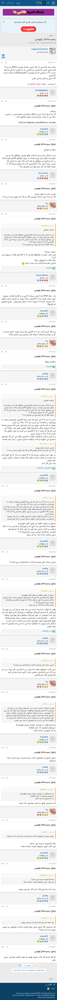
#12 (2, 579)
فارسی (47, 985)
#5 (2, 214)
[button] (54, 984)
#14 (2, 692)
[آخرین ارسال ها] (3, 3)
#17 (2, 820)
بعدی (28, 965)
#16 (2, 778)
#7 (2, 322)
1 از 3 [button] (36, 965)
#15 (2, 748)
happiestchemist (47, 43)
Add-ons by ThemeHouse (46, 998)
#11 (2, 552)
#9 (2, 384)
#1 (2, 63)
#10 (2, 486)
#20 (2, 947)
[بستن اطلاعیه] (4, 22)
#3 (2, 140)
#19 (2, 906)
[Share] (6, 62)
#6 (2, 286)
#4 (2, 184)
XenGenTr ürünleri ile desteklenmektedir (42, 995)
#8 (2, 352)
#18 (2, 864)
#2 (2, 101)
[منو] (53, 3)
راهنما (53, 988)
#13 (2, 649)
